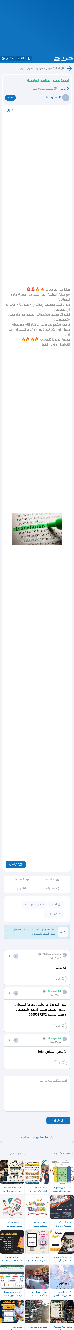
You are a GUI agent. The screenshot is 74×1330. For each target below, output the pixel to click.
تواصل (13, 864)
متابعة (10, 97)
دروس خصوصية (44, 68)
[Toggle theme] (29, 58)
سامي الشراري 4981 (52, 954)
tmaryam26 (53, 97)
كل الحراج (59, 68)
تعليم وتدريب (26, 68)
